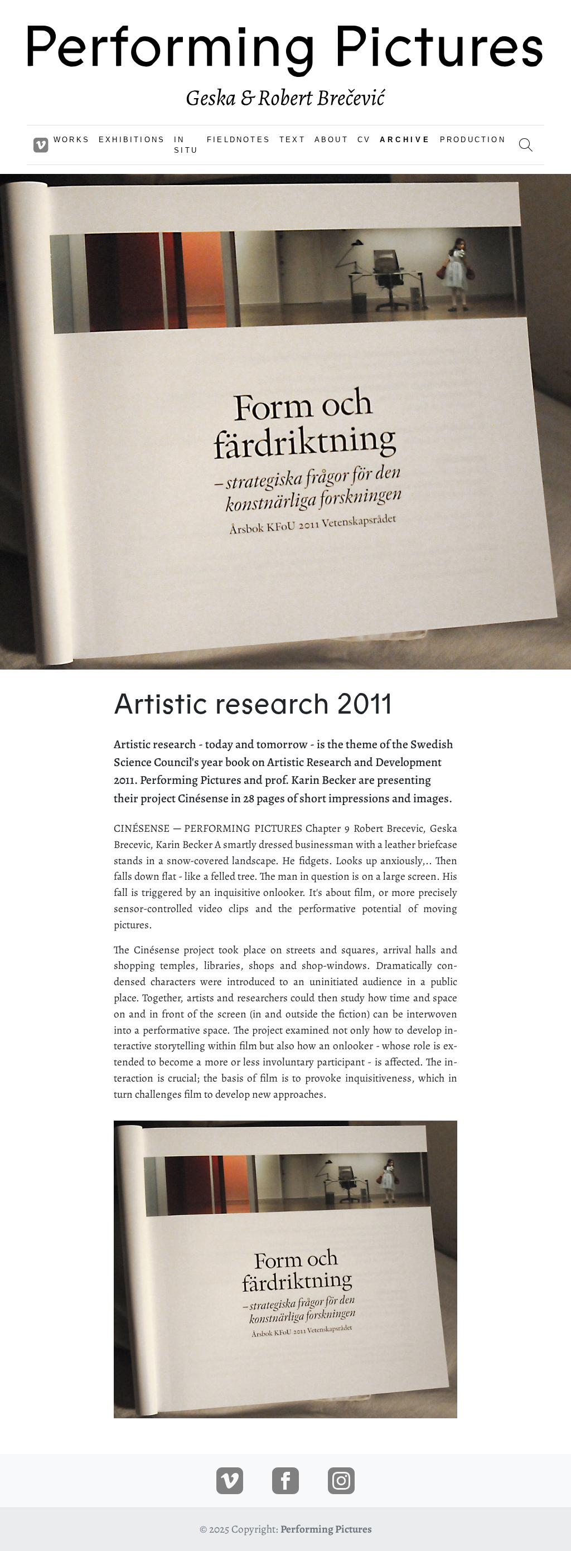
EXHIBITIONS (132, 139)
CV (364, 139)
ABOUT (331, 139)
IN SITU (186, 144)
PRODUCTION (473, 139)
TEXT (292, 139)
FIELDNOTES (238, 139)
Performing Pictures (326, 1529)
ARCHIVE (405, 139)
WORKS (72, 139)
